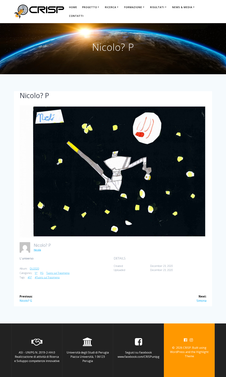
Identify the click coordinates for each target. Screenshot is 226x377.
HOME (73, 7)
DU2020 (34, 268)
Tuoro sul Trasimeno (58, 273)
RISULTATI (157, 7)
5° (36, 273)
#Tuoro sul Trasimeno (47, 277)
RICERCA (110, 7)
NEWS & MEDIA (182, 7)
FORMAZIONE (133, 7)
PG (41, 273)
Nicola (37, 250)
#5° (30, 277)
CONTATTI (76, 15)
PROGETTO (89, 7)
